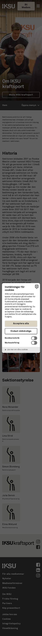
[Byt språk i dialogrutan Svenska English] (36, 286)
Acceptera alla (21, 323)
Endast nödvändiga (21, 331)
